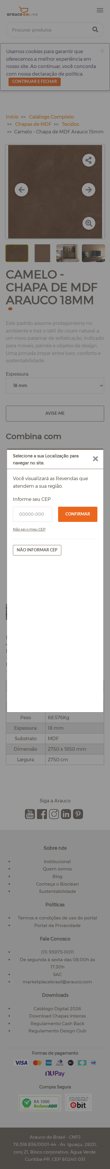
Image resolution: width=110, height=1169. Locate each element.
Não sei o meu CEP (29, 529)
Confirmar (77, 514)
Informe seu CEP (32, 499)
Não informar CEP (37, 550)
